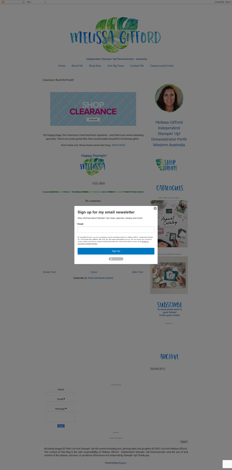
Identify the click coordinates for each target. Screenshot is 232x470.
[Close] (155, 208)
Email (80, 224)
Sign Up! (116, 251)
